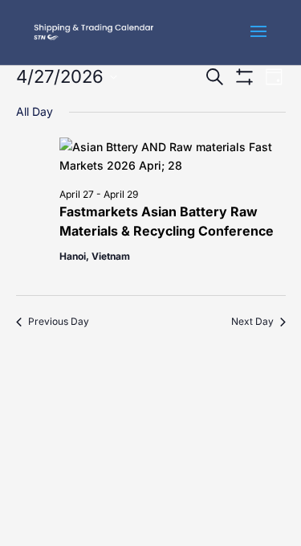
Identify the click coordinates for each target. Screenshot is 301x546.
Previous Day (58, 321)
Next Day (252, 321)
